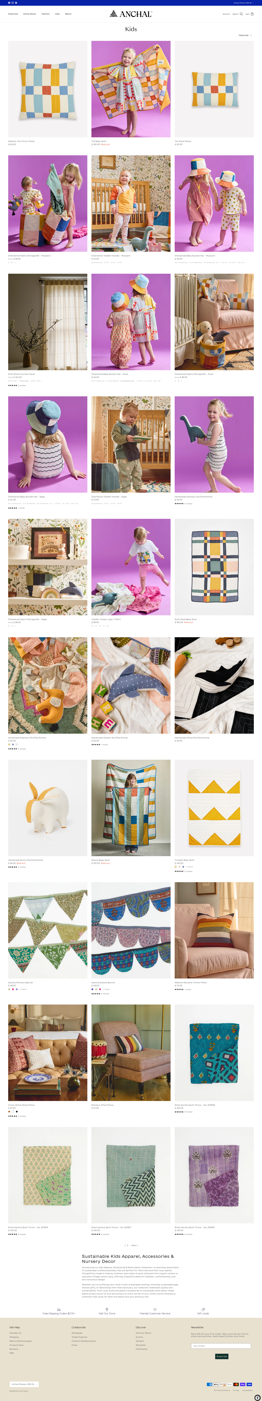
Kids (57, 14)
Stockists (141, 1345)
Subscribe (222, 1356)
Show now (144, 3)
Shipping (14, 1337)
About (68, 14)
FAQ (12, 1353)
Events (139, 1337)
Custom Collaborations (84, 1341)
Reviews (14, 1349)
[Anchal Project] (131, 14)
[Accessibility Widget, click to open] (257, 1398)
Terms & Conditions (222, 1390)
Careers (140, 1341)
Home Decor (29, 14)
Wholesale (77, 1333)
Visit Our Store (143, 1333)
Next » (135, 1245)
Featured (13, 14)
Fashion (46, 14)
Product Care (17, 1345)
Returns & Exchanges (21, 1341)
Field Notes (141, 1349)
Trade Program (79, 1337)
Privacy (236, 1390)
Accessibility (247, 1390)
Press (74, 1345)
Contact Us (15, 1333)
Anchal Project (22, 1391)
